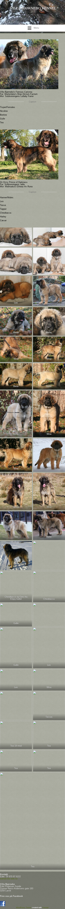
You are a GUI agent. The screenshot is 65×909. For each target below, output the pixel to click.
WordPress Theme (23, 908)
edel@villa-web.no (9, 878)
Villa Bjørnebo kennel (33, 8)
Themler (45, 908)
